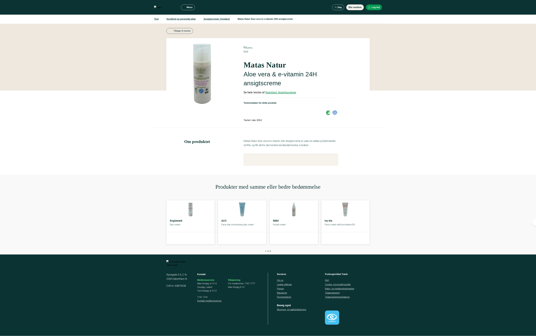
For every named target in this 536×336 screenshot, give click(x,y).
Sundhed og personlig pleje (181, 19)
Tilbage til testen (182, 31)
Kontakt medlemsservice (209, 300)
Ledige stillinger (284, 284)
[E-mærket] (332, 317)
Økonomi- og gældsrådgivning (291, 309)
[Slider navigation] (265, 251)
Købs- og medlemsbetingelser (339, 288)
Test (156, 19)
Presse (280, 288)
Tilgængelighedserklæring (337, 297)
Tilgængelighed (332, 293)
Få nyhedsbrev (284, 297)
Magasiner (282, 293)
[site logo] (165, 7)
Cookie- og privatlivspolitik (338, 284)
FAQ (327, 280)
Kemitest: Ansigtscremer (280, 92)
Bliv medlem (355, 7)
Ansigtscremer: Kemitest (217, 19)
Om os (280, 280)
